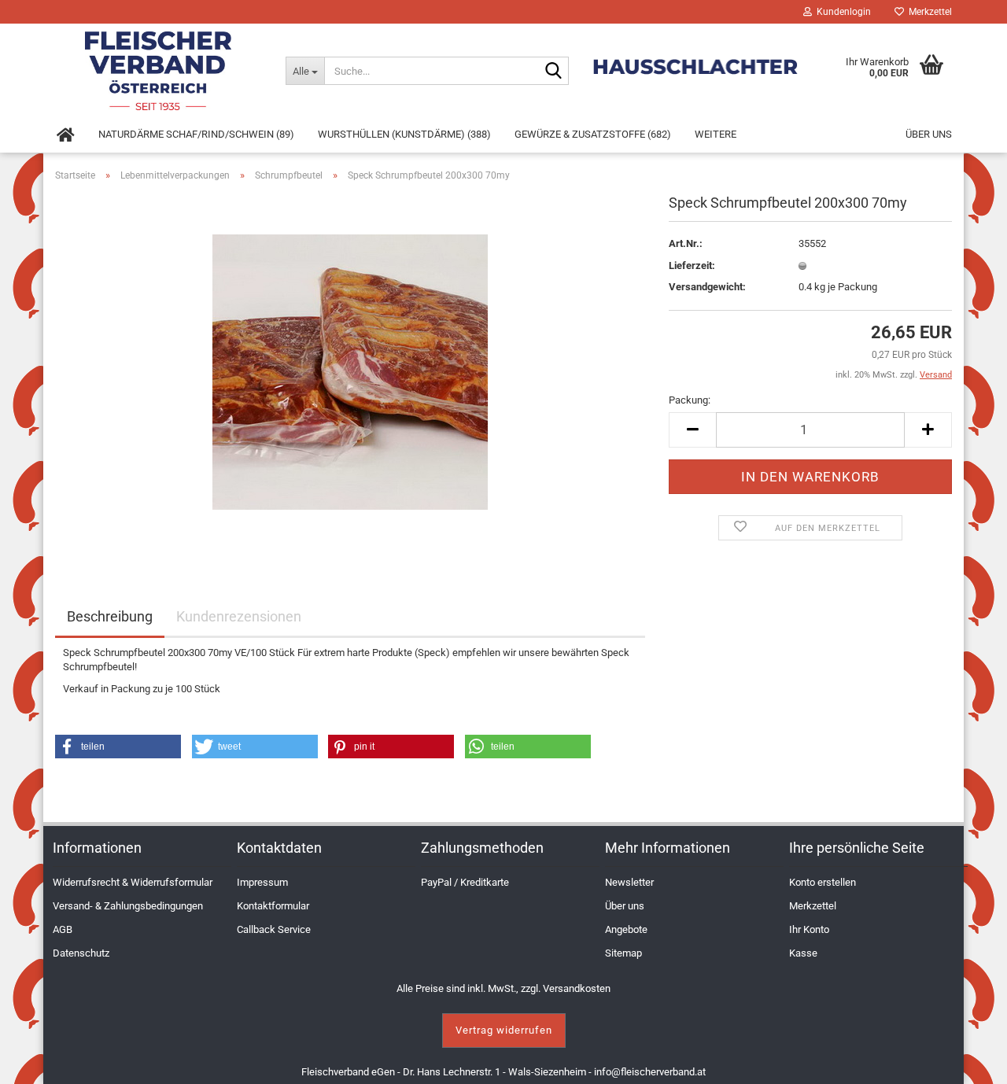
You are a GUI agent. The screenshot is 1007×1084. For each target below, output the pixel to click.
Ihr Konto (809, 929)
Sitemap (623, 953)
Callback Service (274, 929)
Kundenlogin (841, 11)
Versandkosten (576, 988)
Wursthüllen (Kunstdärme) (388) (404, 134)
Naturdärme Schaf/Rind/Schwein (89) (196, 134)
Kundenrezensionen (238, 616)
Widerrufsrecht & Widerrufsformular (132, 882)
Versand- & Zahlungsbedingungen (128, 906)
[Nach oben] (975, 1060)
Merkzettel (928, 11)
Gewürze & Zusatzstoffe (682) (593, 134)
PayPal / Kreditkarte (465, 882)
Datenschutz (81, 953)
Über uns (929, 134)
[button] (118, 746)
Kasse (803, 953)
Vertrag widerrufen (504, 1030)
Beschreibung (110, 616)
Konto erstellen (822, 882)
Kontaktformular (273, 906)
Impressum (262, 882)
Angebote (626, 929)
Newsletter (629, 882)
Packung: (689, 400)
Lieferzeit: (692, 265)
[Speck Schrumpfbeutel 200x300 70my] (350, 371)
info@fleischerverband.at (650, 1072)
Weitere (715, 134)
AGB (62, 929)
